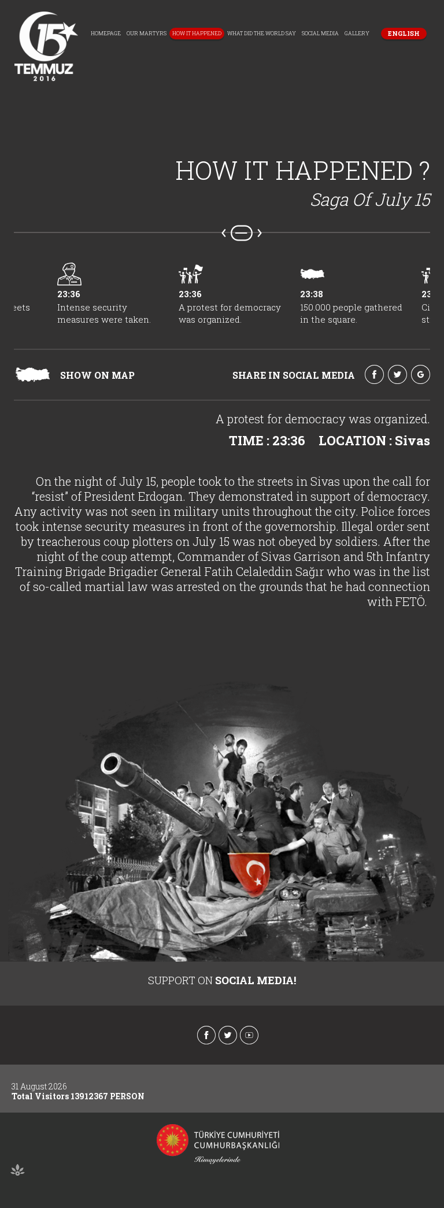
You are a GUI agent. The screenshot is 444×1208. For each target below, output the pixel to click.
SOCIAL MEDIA (320, 33)
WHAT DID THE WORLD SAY (261, 33)
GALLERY (357, 33)
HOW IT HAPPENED (196, 33)
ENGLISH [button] (404, 33)
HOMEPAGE (106, 33)
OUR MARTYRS (146, 33)
